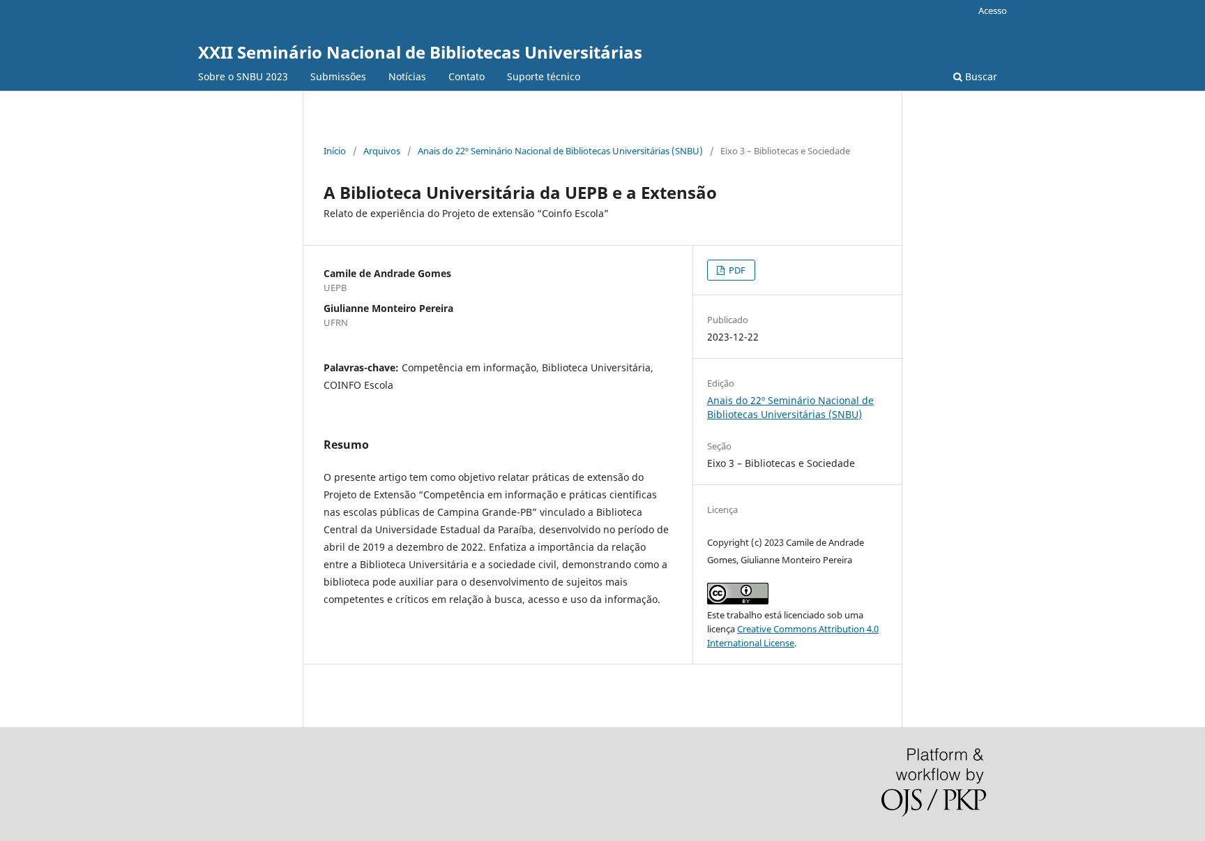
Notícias (407, 76)
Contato (466, 76)
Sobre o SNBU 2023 (243, 76)
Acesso (992, 10)
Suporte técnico (543, 76)
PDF (736, 270)
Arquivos (381, 150)
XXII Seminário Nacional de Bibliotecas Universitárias (420, 52)
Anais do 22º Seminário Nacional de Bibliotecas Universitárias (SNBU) (560, 150)
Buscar (979, 76)
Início (335, 150)
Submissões (338, 76)
